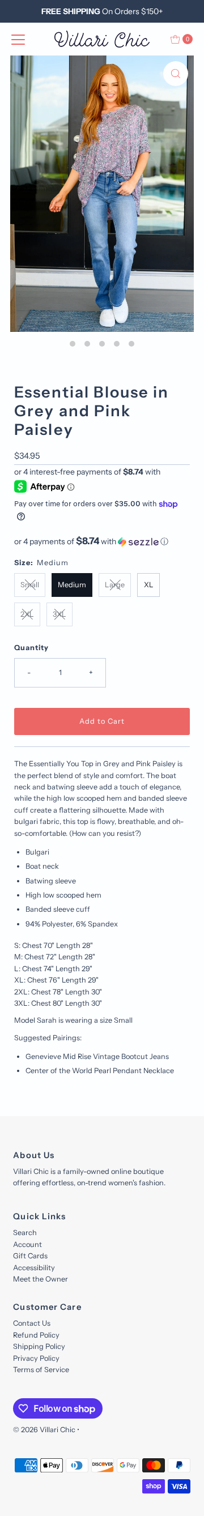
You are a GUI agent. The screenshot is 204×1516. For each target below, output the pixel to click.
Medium (72, 584)
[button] (101, 541)
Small (29, 584)
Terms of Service (41, 1369)
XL (149, 584)
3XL (59, 614)
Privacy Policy (36, 1358)
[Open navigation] (18, 39)
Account (27, 1244)
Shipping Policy (39, 1346)
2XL (27, 614)
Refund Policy (36, 1335)
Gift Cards (30, 1256)
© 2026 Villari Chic (44, 1429)
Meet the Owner (40, 1279)
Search (25, 1232)
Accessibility (34, 1267)
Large (115, 584)
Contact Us (31, 1323)
